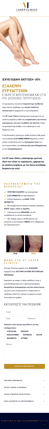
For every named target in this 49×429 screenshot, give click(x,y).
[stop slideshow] (32, 252)
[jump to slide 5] (28, 252)
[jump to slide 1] (19, 252)
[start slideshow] (16, 252)
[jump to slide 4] (25, 252)
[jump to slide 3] (23, 252)
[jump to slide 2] (21, 252)
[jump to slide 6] (30, 252)
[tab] (24, 380)
